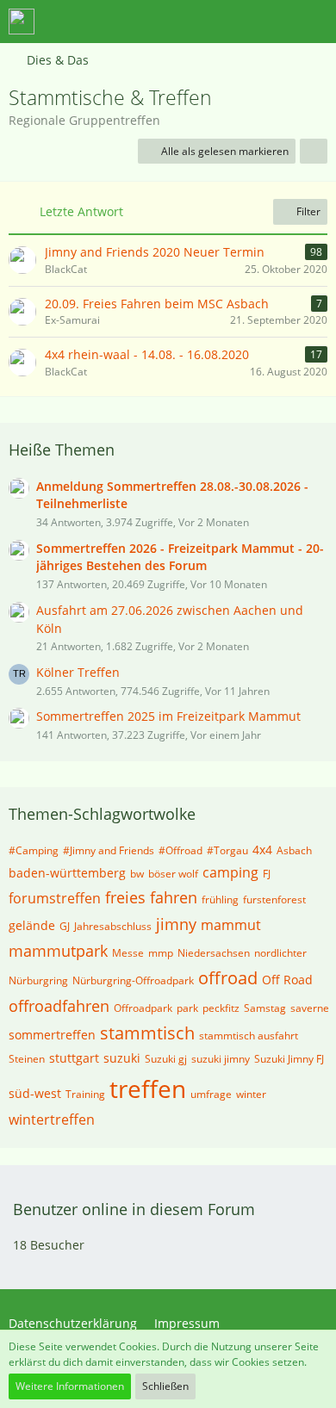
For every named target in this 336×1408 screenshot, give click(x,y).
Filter (307, 211)
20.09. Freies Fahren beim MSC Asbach (157, 303)
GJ (64, 926)
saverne (309, 1008)
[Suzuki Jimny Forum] (21, 21)
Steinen (27, 1058)
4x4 (262, 849)
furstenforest (274, 899)
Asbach (294, 850)
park (187, 1008)
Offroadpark (143, 1008)
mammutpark (58, 950)
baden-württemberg (67, 873)
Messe (128, 953)
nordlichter (280, 953)
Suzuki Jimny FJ (289, 1058)
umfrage (211, 1094)
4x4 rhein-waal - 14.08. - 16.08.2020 (147, 354)
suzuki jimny (220, 1058)
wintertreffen (52, 1119)
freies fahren (151, 897)
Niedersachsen (213, 953)
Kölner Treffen (78, 672)
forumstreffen (55, 898)
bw (137, 873)
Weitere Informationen (70, 1386)
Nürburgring (38, 980)
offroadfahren (59, 1006)
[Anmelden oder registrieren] (270, 21)
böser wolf (173, 873)
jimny (176, 924)
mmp (160, 953)
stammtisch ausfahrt (248, 1035)
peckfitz (221, 1008)
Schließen (165, 1386)
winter (251, 1094)
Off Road (287, 979)
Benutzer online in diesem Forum (134, 1209)
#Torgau (227, 850)
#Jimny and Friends (108, 850)
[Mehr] (313, 151)
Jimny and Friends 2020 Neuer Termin (154, 252)
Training (85, 1094)
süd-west (35, 1093)
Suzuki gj (166, 1058)
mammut (231, 924)
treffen (147, 1088)
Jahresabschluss (113, 926)
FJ (267, 873)
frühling (220, 899)
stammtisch (147, 1033)
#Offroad (180, 850)
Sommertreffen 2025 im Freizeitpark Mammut (168, 716)
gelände (32, 925)
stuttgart (74, 1058)
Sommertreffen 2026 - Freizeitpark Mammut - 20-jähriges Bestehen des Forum (180, 557)
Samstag (265, 1008)
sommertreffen (52, 1035)
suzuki (121, 1058)
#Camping (34, 850)
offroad (228, 977)
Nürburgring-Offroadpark (133, 980)
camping (230, 872)
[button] (227, 21)
